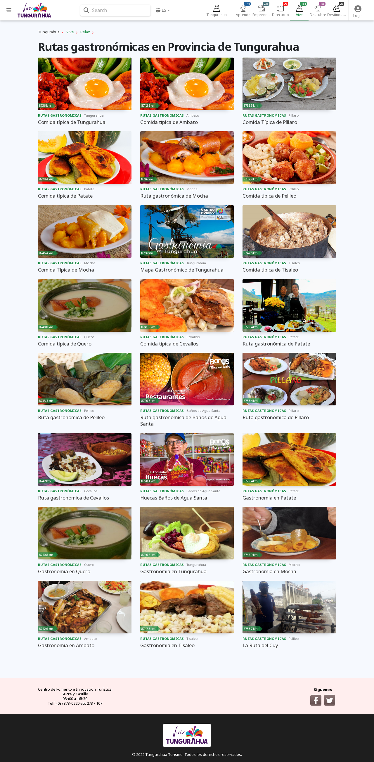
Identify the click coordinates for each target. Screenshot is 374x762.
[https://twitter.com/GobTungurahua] (329, 700)
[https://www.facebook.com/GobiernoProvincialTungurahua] (315, 700)
